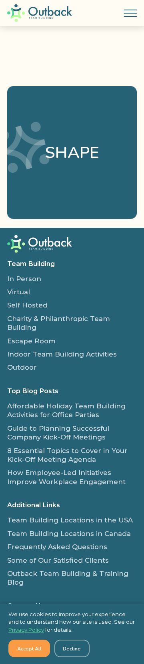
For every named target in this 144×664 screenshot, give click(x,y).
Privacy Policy (26, 630)
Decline (72, 648)
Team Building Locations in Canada (69, 534)
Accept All (29, 648)
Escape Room (31, 341)
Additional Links (33, 505)
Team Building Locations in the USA (70, 520)
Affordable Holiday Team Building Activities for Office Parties (66, 410)
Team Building (31, 264)
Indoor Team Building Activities (62, 354)
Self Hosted (27, 305)
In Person (24, 279)
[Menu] (130, 13)
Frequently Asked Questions (57, 547)
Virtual (18, 292)
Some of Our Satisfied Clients (58, 560)
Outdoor (22, 367)
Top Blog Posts (32, 391)
